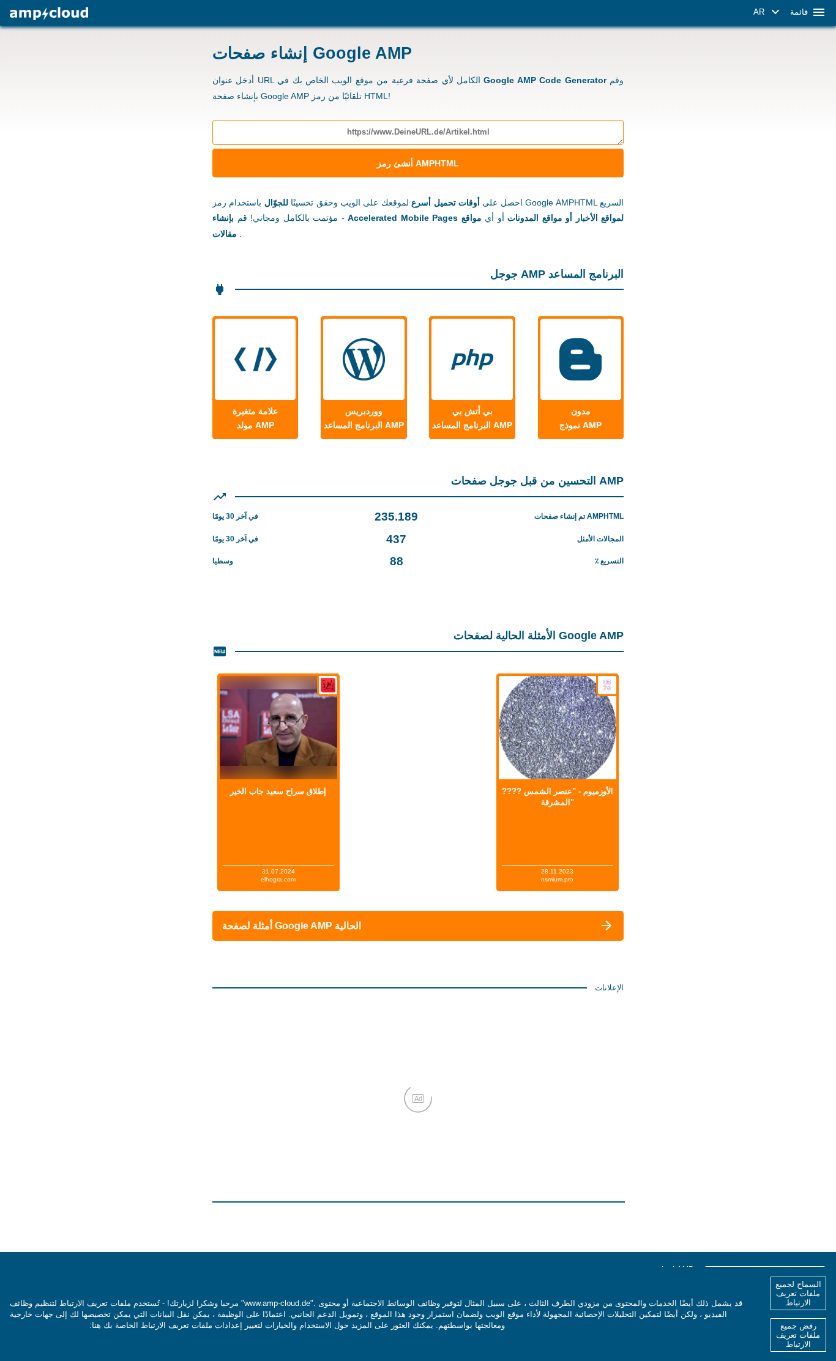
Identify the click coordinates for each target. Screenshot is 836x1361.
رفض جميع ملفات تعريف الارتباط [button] (798, 1335)
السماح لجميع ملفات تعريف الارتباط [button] (798, 1293)
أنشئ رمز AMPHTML (418, 163)
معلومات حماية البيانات (48, 1325)
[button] (768, 12)
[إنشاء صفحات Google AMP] (49, 13)
